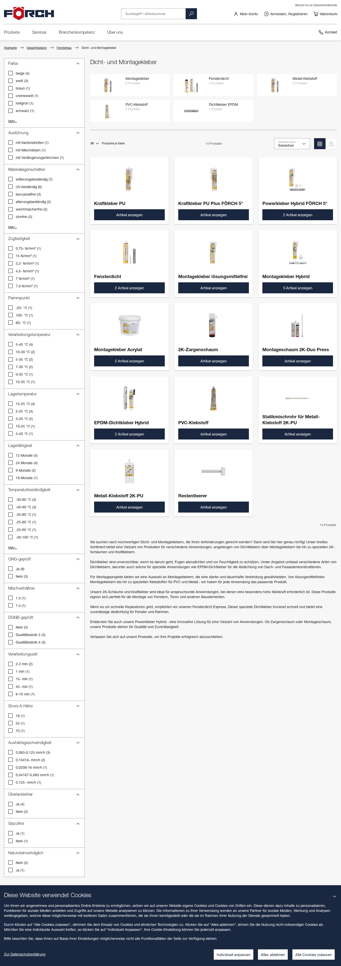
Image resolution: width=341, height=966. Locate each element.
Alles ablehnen (273, 954)
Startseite (10, 48)
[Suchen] (191, 13)
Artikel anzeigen (129, 215)
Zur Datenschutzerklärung (24, 954)
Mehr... (12, 121)
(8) (20, 569)
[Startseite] (29, 13)
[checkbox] (10, 73)
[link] (245, 13)
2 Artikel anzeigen (297, 215)
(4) (22, 73)
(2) (33, 202)
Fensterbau (64, 48)
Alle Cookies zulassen (313, 954)
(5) (27, 455)
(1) (23, 88)
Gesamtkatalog (37, 48)
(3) (22, 81)
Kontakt (331, 32)
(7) (34, 179)
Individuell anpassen (233, 954)
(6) (29, 187)
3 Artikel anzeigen (297, 288)
